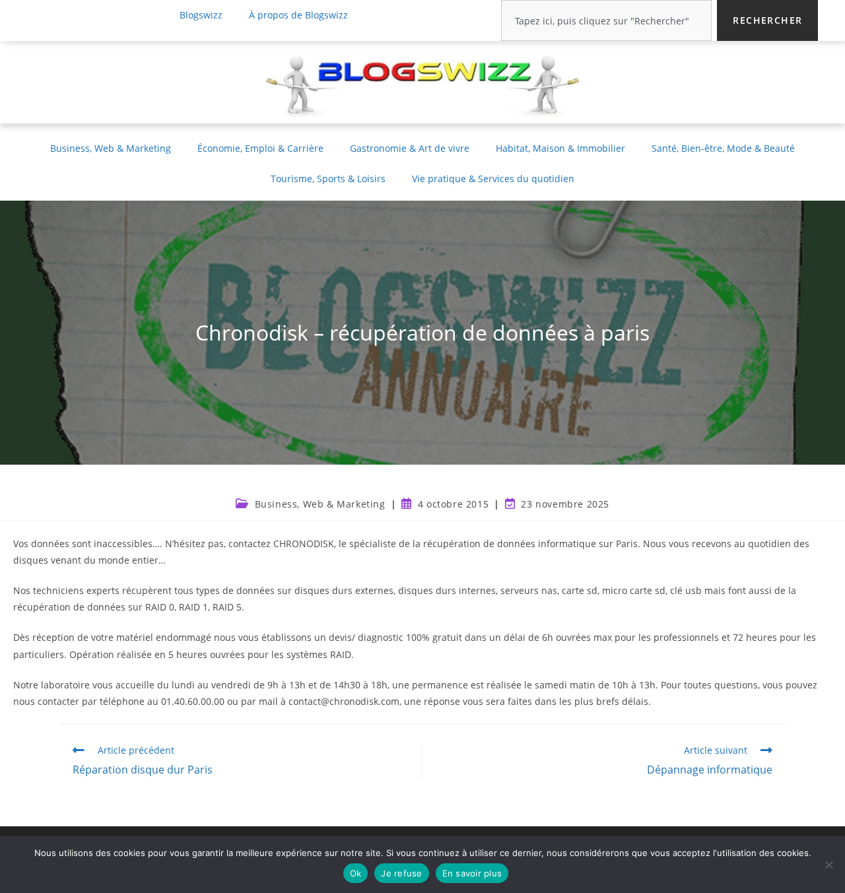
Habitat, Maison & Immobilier (560, 148)
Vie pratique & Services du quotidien (493, 178)
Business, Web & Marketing (110, 148)
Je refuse (401, 873)
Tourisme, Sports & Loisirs (328, 178)
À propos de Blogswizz (298, 15)
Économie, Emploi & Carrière (260, 148)
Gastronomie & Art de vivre (409, 148)
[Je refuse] (828, 864)
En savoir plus (472, 873)
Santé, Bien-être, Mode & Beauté (723, 148)
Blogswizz (201, 15)
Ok (356, 873)
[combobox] (606, 20)
